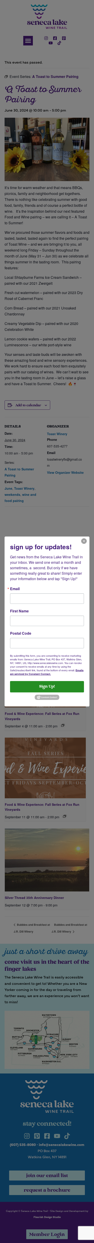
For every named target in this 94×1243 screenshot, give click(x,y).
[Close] (84, 540)
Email (15, 589)
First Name (19, 611)
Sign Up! (47, 686)
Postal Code (20, 633)
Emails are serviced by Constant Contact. (47, 672)
